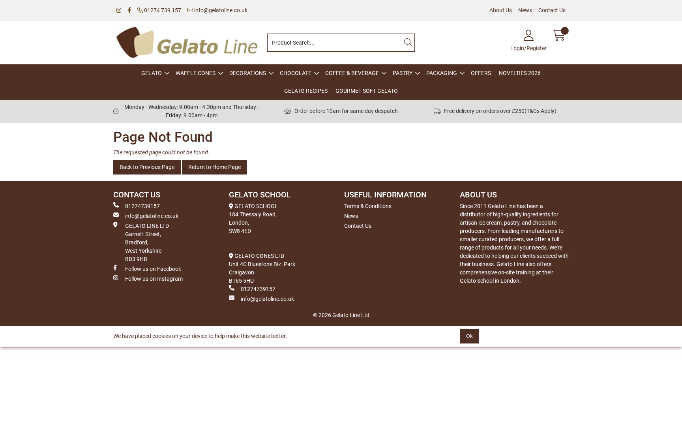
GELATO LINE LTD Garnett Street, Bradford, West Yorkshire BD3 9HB (147, 242)
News (525, 10)
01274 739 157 (162, 10)
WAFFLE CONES (195, 73)
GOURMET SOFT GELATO (366, 91)
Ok (469, 336)
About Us (500, 10)
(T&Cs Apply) (540, 111)
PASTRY (402, 73)
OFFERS (481, 73)
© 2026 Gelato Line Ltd (341, 315)
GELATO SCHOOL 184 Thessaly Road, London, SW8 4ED (253, 218)
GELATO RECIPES (306, 91)
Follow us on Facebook (153, 269)
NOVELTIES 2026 (520, 73)
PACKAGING (441, 73)
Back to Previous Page (147, 167)
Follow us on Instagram (154, 279)
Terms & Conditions (368, 206)
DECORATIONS (247, 73)
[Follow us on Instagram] (118, 10)
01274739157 (142, 206)
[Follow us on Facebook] (129, 10)
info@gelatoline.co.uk (220, 10)
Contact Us (552, 10)
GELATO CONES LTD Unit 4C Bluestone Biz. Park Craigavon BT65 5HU (262, 268)
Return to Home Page (214, 167)
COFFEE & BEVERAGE (352, 73)
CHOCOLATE (295, 73)
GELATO (151, 73)
